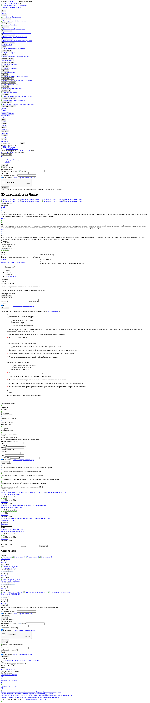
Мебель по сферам (7, 60)
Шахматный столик (8, 520)
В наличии (4, 108)
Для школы (5, 86)
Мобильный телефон (9, 611)
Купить (3, 562)
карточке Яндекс (53, 311)
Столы (4, 47)
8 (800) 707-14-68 (12, 2)
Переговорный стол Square (10, 581)
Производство (6, 112)
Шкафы (10, 694)
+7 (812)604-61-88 (7, 660)
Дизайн (4, 123)
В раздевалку (6, 19)
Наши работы (5, 115)
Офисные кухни (6, 31)
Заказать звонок (7, 154)
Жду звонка (5, 615)
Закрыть (4, 165)
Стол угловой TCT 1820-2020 (11, 594)
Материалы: (5, 457)
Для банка (5, 94)
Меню (3, 11)
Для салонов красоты (8, 98)
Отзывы (4, 127)
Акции (3, 110)
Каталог (3, 13)
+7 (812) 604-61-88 (11, 3)
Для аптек (5, 70)
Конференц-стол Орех (8, 568)
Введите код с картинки (10, 171)
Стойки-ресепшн (7, 23)
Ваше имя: (5, 173)
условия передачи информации (23, 306)
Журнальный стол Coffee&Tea (11, 507)
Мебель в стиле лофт (8, 82)
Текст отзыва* (33, 302)
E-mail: (4, 652)
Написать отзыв (6, 296)
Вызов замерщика (11, 276)
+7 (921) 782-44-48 (24, 151)
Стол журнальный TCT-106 (10, 494)
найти (22, 143)
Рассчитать (5, 462)
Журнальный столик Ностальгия (12, 531)
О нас (3, 117)
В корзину (4, 259)
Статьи (4, 139)
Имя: (2, 443)
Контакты (4, 141)
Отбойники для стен (8, 43)
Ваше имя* (4, 302)
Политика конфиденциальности (35, 699)
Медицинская (6, 90)
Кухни (59, 692)
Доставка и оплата (7, 114)
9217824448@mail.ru (14, 7)
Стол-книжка (5, 559)
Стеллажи (4, 694)
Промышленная (6, 102)
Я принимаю (19, 177)
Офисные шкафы (7, 39)
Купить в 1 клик (46, 259)
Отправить (5, 187)
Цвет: (3, 455)
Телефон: (4, 445)
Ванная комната (7, 50)
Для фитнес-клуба (7, 78)
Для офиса (5, 27)
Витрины (4, 54)
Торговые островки (7, 58)
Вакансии (4, 135)
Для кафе (5, 74)
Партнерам (5, 131)
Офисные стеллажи (8, 35)
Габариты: (4, 451)
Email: (3, 447)
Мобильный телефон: (9, 175)
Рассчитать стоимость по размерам (13, 262)
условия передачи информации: (24, 177)
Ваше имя (5, 609)
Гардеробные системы (8, 106)
